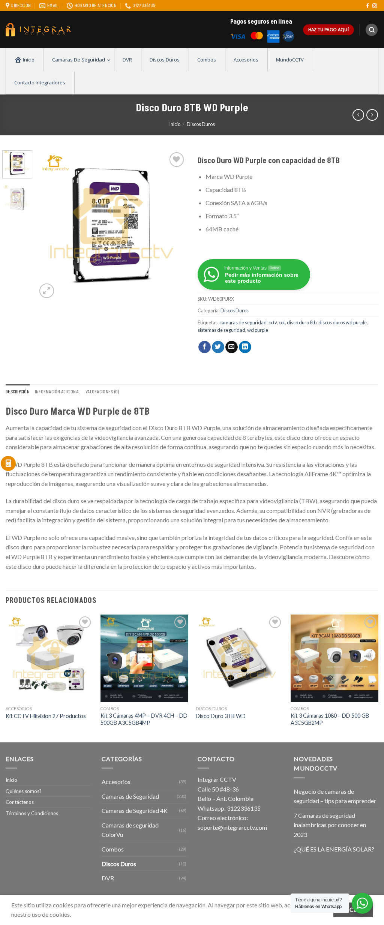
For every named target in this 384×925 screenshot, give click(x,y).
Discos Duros (201, 124)
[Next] (174, 225)
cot (282, 322)
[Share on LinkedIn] (245, 347)
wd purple (257, 330)
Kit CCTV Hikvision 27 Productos (46, 716)
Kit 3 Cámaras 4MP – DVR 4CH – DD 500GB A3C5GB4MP (144, 719)
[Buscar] (372, 30)
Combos (113, 849)
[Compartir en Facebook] (204, 347)
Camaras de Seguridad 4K (135, 810)
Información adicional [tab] (57, 391)
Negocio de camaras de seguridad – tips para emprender (335, 796)
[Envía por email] (231, 347)
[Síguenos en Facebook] (367, 6)
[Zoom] (46, 290)
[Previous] (49, 225)
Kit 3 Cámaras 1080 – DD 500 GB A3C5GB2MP (330, 719)
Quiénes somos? (24, 791)
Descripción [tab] (18, 391)
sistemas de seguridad (221, 330)
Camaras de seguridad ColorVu (130, 830)
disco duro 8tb (301, 322)
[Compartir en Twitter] (218, 347)
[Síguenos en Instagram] (374, 6)
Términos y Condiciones (32, 813)
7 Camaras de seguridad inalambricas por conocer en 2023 (330, 825)
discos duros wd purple (342, 322)
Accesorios (116, 781)
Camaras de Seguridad (130, 796)
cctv (272, 322)
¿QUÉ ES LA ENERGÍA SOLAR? (334, 849)
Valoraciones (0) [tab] (102, 391)
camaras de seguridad (243, 322)
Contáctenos (20, 802)
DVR (108, 878)
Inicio (174, 124)
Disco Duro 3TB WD (221, 716)
